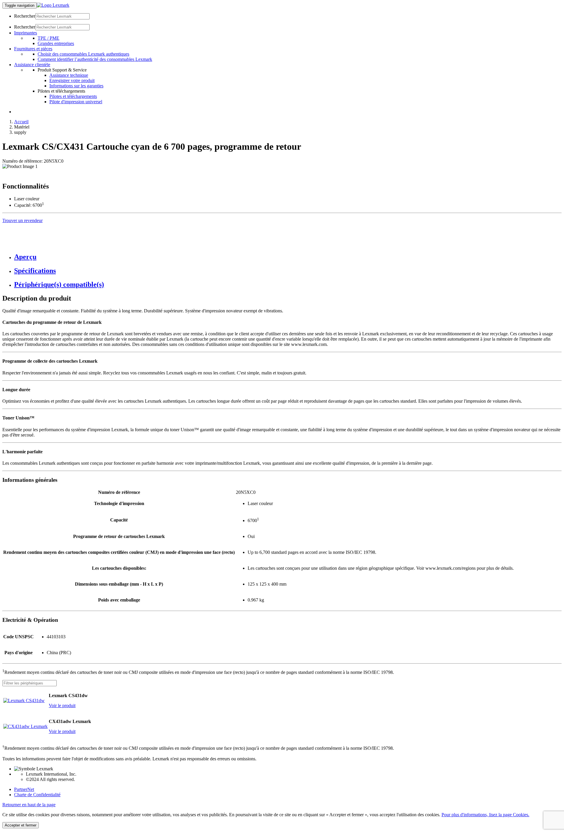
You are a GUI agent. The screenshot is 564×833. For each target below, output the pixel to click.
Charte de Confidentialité (37, 794)
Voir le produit (62, 705)
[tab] (288, 257)
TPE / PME (48, 38)
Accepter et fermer (20, 825)
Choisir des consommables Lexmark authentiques (83, 53)
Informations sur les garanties (76, 85)
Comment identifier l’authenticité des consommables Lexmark (95, 59)
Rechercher (24, 16)
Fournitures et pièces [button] (33, 48)
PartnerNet (24, 789)
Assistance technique (68, 75)
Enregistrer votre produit (72, 80)
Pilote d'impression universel (75, 101)
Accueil (21, 121)
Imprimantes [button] (25, 32)
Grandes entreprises (56, 43)
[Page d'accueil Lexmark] (53, 5)
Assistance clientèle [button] (32, 64)
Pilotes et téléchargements (73, 96)
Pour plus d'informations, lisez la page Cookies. (485, 814)
